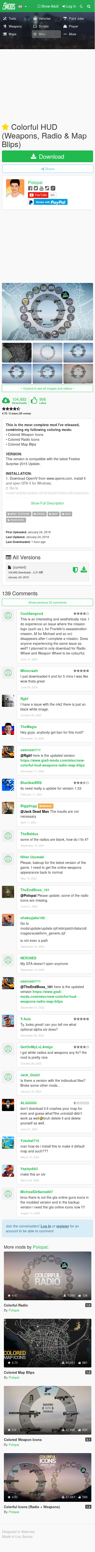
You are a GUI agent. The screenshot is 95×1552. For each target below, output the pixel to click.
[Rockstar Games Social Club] (53, 187)
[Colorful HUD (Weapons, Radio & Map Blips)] (47, 311)
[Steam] (47, 187)
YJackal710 (29, 1140)
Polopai (35, 182)
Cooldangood (31, 613)
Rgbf (24, 698)
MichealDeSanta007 (36, 1191)
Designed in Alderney (18, 1531)
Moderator (45, 806)
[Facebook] (30, 187)
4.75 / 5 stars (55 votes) (16, 413)
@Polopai (28, 895)
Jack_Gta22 (30, 1074)
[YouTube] (41, 187)
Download (50, 156)
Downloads (19, 403)
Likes (42, 403)
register (62, 1226)
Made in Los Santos (17, 1536)
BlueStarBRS (31, 782)
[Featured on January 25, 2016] (5, 127)
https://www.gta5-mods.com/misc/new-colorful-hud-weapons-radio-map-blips (52, 762)
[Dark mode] (81, 6)
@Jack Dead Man (34, 811)
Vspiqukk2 (29, 1168)
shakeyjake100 (32, 917)
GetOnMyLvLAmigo (36, 1046)
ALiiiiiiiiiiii (28, 1102)
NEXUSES (28, 957)
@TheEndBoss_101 (36, 986)
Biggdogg (28, 805)
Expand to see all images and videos (48, 388)
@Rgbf (26, 755)
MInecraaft (29, 670)
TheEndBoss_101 (35, 889)
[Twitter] (36, 187)
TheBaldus (29, 833)
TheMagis (28, 726)
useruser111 (30, 749)
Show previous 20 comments (47, 602)
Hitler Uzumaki (32, 856)
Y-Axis (25, 1018)
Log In (46, 1226)
